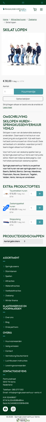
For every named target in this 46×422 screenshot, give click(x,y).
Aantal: (6, 86)
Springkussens (12, 266)
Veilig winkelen (12, 346)
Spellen (8, 276)
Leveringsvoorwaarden (15, 365)
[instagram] (13, 409)
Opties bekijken (23, 98)
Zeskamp (32, 19)
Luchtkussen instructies (16, 360)
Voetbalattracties (13, 290)
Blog (7, 322)
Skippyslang (15, 219)
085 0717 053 (17, 389)
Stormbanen (11, 271)
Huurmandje (28, 91)
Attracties (9, 281)
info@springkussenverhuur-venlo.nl (25, 392)
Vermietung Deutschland (16, 355)
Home (5, 19)
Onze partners (11, 327)
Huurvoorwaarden (13, 341)
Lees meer (7, 107)
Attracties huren (18, 19)
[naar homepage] (14, 9)
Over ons (9, 317)
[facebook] (5, 409)
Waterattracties (12, 285)
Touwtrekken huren (18, 190)
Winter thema (11, 300)
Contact (9, 351)
